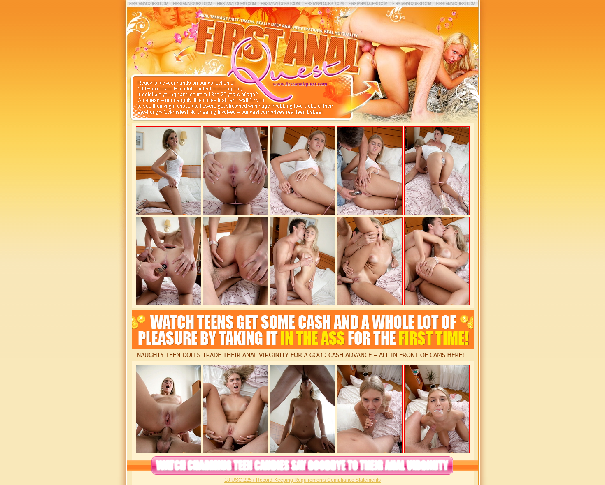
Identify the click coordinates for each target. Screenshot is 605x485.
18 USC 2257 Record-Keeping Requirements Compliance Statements (302, 480)
